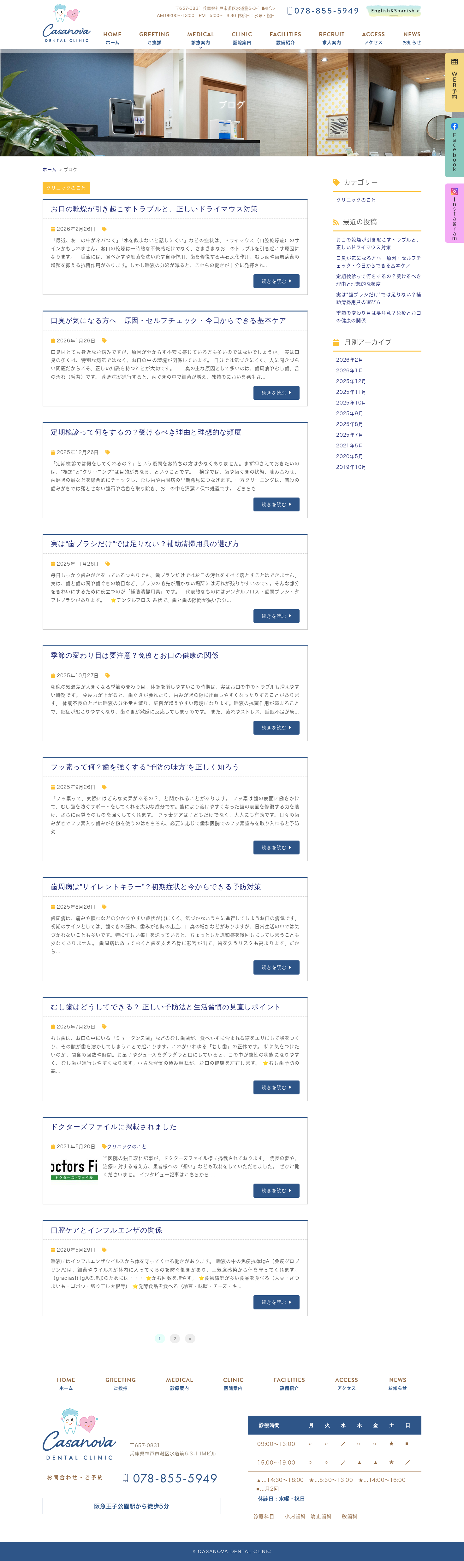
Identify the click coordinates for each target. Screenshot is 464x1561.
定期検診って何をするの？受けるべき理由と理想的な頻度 (146, 432)
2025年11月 (351, 392)
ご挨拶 (154, 38)
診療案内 (200, 38)
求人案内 (332, 38)
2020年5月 (349, 456)
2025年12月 (351, 381)
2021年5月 (349, 445)
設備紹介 (285, 38)
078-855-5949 (327, 11)
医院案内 (242, 38)
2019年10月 (351, 467)
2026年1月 (349, 370)
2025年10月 (351, 402)
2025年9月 (349, 413)
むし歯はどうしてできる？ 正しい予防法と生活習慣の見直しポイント (166, 1007)
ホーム (112, 38)
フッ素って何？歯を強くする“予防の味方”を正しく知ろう (145, 767)
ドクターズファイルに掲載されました (114, 1127)
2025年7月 (349, 435)
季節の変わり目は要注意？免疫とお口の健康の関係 (134, 655)
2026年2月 (349, 360)
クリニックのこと (66, 188)
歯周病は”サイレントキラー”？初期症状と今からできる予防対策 (156, 887)
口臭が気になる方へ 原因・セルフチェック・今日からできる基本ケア (169, 320)
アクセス (373, 38)
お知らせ (411, 38)
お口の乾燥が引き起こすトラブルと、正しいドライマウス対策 (154, 209)
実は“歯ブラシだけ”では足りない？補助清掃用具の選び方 (145, 544)
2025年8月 (349, 424)
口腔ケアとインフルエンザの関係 (106, 1230)
